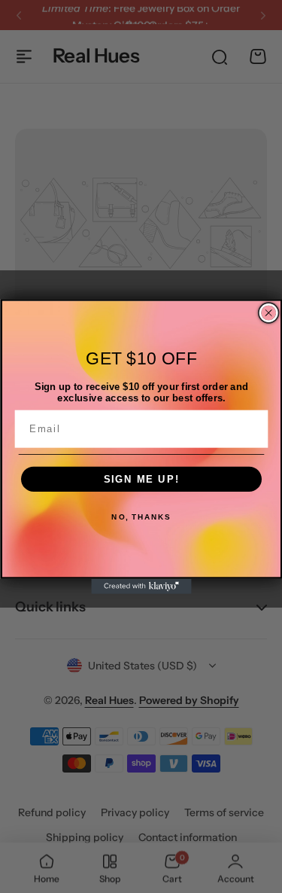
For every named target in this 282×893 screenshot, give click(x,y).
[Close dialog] (268, 313)
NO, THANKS (141, 517)
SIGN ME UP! (141, 479)
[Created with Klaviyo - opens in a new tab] (141, 586)
